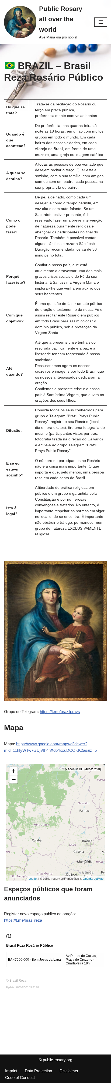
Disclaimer (69, 1070)
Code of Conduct (20, 1077)
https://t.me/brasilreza (23, 920)
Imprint (11, 1070)
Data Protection (38, 1070)
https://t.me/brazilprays (60, 711)
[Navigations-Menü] (100, 22)
